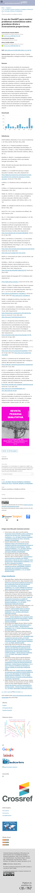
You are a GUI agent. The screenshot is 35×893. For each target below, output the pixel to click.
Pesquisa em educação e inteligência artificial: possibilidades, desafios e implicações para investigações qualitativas (18, 566)
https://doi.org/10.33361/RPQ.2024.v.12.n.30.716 (17, 50)
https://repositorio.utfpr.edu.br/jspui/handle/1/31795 (16, 335)
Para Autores (5, 813)
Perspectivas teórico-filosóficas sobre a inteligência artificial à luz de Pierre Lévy (19, 534)
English (4, 705)
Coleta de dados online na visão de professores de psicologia (17, 609)
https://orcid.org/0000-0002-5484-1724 (12, 45)
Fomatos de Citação (7, 474)
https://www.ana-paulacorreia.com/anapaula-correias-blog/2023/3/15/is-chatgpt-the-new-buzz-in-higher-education (17, 177)
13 (9, 692)
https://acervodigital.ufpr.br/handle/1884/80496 (15, 233)
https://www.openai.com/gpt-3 (10, 281)
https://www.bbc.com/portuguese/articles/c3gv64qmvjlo (17, 364)
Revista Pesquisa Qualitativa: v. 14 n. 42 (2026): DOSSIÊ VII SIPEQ (19, 642)
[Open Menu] (1, 1)
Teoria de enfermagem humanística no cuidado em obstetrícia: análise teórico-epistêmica (18, 598)
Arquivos (8, 8)
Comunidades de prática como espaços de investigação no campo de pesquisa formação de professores (18, 662)
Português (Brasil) (7, 708)
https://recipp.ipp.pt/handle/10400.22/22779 (14, 270)
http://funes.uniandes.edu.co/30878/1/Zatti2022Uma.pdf (17, 384)
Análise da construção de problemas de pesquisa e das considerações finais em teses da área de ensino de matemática (19, 584)
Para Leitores (5, 810)
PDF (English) (13, 451)
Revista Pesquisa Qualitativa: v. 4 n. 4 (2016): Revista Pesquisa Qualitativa (19, 620)
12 (8, 692)
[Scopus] (3, 745)
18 (18, 692)
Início (3, 8)
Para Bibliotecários (6, 815)
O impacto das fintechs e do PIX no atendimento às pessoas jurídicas (18, 685)
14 (11, 692)
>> (22, 692)
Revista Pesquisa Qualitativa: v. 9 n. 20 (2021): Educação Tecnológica (19, 562)
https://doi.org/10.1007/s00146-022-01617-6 (14, 317)
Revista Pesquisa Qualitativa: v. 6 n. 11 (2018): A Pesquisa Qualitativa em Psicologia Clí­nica (19, 628)
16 (14, 692)
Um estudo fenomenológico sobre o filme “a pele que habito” (18, 625)
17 (16, 692)
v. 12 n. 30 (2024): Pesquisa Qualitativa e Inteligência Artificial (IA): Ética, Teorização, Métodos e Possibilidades (17, 10)
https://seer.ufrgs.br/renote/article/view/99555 (15, 351)
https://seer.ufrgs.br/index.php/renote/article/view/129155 (18, 249)
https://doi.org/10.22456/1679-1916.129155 (13, 253)
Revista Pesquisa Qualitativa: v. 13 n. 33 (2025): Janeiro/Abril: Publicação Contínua (18, 687)
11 (6, 692)
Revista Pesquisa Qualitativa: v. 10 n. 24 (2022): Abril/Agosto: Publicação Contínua (17, 611)
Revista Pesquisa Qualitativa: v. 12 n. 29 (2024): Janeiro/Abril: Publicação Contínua (18, 654)
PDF (5, 451)
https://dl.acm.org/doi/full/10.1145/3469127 (14, 293)
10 (5, 692)
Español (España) (7, 710)
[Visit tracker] (9, 830)
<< (2, 692)
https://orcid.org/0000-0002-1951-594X (12, 36)
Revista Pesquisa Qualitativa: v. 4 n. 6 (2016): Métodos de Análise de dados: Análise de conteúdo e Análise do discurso (19, 587)
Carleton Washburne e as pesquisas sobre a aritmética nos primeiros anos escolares (19, 617)
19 (19, 692)
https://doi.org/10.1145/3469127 (21, 295)
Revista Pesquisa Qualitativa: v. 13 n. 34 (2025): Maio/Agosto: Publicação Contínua (18, 602)
